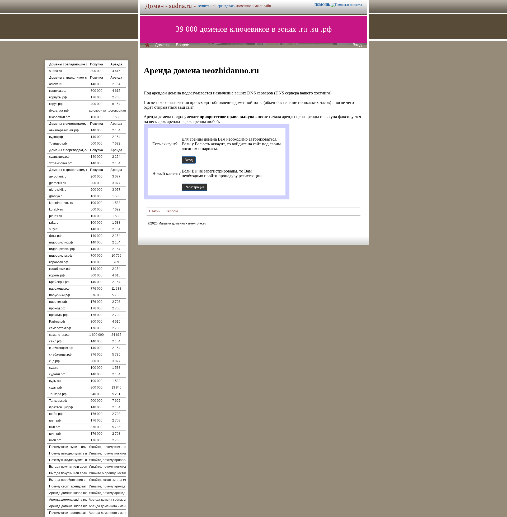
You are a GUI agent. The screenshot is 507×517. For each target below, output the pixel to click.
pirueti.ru (55, 216)
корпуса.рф (57, 91)
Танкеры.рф (58, 401)
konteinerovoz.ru (61, 203)
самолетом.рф (60, 328)
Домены (162, 45)
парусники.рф (59, 295)
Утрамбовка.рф (60, 163)
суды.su (55, 381)
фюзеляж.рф (59, 110)
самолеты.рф (59, 335)
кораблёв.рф (58, 262)
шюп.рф (55, 440)
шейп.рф (56, 414)
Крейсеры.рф (59, 282)
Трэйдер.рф (58, 143)
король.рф (57, 275)
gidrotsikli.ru (58, 190)
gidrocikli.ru (57, 183)
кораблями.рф (60, 269)
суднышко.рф (59, 157)
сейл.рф (55, 341)
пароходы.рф (59, 288)
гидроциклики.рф (62, 249)
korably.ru (56, 209)
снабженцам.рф (61, 348)
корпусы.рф (58, 97)
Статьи (154, 211)
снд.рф (54, 361)
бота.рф (55, 236)
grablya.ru (56, 196)
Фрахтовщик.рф (61, 407)
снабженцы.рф (60, 354)
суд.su (53, 368)
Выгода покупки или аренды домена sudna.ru (83, 473)
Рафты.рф (57, 321)
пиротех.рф (58, 302)
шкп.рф (54, 427)
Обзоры (172, 211)
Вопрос (182, 45)
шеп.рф (55, 420)
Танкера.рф (58, 394)
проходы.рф (58, 315)
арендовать (226, 6)
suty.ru (53, 229)
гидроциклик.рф (61, 242)
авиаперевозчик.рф (64, 130)
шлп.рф (55, 433)
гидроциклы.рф (60, 255)
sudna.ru (55, 71)
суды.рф (55, 387)
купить (203, 6)
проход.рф (57, 308)
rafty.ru (54, 222)
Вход (357, 45)
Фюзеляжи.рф (59, 117)
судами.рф (57, 374)
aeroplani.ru (58, 176)
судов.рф (56, 137)
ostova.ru (55, 84)
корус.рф (56, 104)
